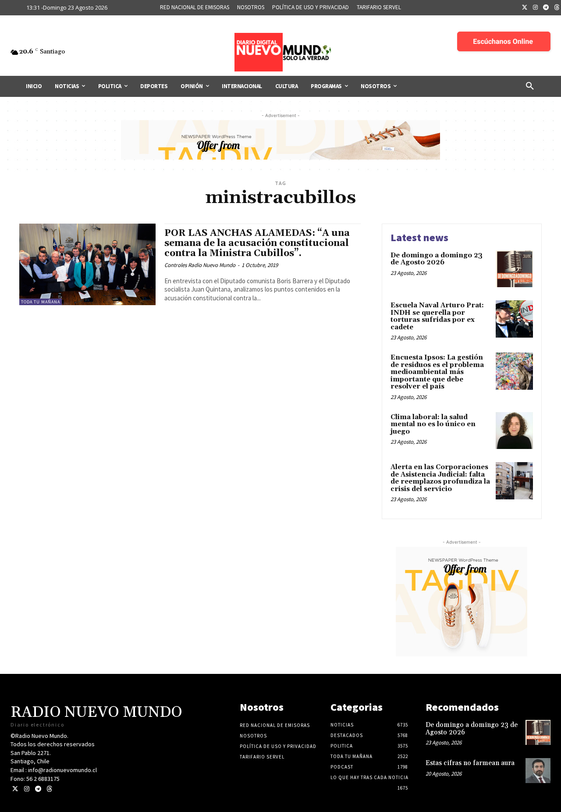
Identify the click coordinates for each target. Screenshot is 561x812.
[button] (529, 86)
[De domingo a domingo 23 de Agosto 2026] (514, 269)
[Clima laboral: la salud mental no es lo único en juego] (514, 430)
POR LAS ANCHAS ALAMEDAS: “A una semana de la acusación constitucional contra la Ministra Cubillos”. (257, 243)
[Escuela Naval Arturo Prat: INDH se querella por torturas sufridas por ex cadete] (514, 319)
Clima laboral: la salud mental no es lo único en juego (433, 424)
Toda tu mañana (40, 302)
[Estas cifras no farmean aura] (537, 770)
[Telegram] (546, 8)
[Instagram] (535, 8)
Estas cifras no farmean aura (470, 763)
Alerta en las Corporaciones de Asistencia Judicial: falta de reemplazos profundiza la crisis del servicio (440, 478)
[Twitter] (524, 8)
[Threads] (49, 789)
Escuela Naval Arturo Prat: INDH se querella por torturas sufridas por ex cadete (437, 316)
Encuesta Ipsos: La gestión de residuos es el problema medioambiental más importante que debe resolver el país (437, 372)
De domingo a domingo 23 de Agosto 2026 (437, 259)
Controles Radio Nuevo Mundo (199, 265)
